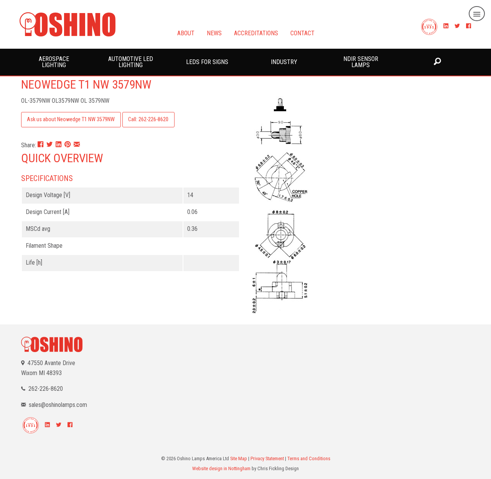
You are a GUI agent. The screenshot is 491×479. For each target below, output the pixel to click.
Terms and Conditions (308, 458)
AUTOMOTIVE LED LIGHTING (130, 62)
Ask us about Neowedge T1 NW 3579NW (71, 119)
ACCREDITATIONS (256, 33)
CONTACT (302, 33)
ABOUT (185, 33)
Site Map (238, 458)
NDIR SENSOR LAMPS (360, 62)
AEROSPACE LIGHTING (54, 62)
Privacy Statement (267, 458)
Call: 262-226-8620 (148, 119)
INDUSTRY (284, 62)
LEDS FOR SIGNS (207, 62)
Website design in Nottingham (221, 468)
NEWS (214, 33)
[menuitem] (53, 62)
